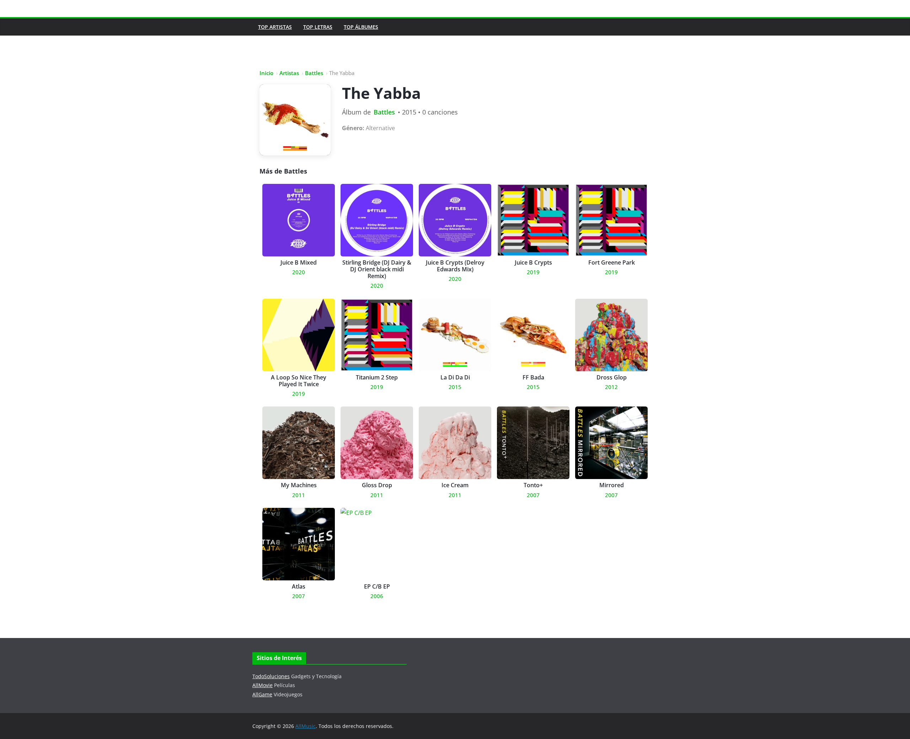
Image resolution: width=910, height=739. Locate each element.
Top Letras (317, 26)
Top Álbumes (361, 26)
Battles (314, 72)
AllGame (262, 694)
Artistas (289, 72)
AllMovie (262, 685)
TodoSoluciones (271, 676)
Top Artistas (275, 26)
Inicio (266, 72)
